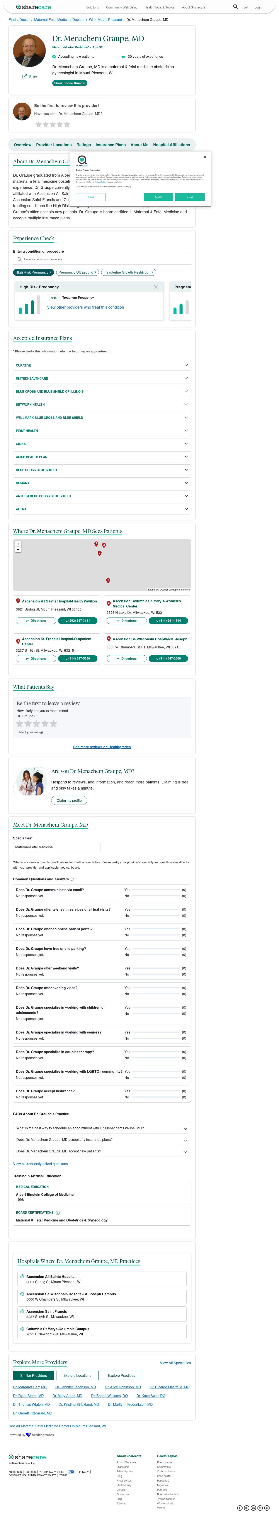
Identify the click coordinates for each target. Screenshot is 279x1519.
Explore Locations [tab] (77, 1375)
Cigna (21, 443)
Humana (22, 483)
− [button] (18, 549)
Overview (22, 144)
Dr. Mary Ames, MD (67, 1395)
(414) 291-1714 (170, 620)
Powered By (17, 1435)
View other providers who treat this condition (85, 307)
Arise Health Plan (31, 457)
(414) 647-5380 (79, 658)
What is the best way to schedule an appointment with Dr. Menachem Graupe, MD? (80, 1127)
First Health (27, 430)
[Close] (205, 157)
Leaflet (151, 589)
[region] (140, 179)
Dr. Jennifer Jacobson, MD (75, 1386)
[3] (52, 123)
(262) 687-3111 (79, 620)
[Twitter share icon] (260, 1509)
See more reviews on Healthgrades (102, 746)
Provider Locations (54, 144)
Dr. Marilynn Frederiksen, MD (130, 1404)
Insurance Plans (111, 144)
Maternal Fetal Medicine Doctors (59, 19)
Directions (38, 620)
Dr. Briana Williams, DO (109, 1395)
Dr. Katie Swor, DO (150, 1395)
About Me (139, 144)
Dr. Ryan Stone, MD (28, 1395)
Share (33, 76)
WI (91, 19)
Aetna (21, 509)
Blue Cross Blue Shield (36, 470)
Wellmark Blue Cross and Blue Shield (49, 417)
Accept (190, 197)
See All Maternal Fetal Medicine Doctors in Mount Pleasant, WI (57, 1425)
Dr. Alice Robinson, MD (123, 1386)
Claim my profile (69, 800)
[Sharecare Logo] (34, 6)
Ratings (84, 144)
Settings (91, 197)
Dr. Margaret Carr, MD (30, 1386)
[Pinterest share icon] (267, 1509)
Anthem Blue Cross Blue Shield (43, 496)
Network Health (30, 404)
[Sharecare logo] (57, 1457)
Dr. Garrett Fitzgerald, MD (32, 1413)
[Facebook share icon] (239, 1509)
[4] (60, 123)
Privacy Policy (100, 182)
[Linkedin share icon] (253, 1509)
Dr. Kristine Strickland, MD (79, 1404)
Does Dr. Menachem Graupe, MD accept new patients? (58, 1151)
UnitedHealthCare (32, 378)
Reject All (159, 197)
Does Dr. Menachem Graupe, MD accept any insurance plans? (64, 1139)
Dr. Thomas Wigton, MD (31, 1404)
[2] (45, 123)
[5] (67, 123)
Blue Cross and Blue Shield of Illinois (49, 391)
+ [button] (18, 543)
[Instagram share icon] (246, 1509)
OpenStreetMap (168, 589)
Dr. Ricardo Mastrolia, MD (169, 1386)
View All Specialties (175, 1362)
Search (236, 7)
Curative (23, 365)
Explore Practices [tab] (121, 1375)
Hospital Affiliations (171, 144)
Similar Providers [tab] (33, 1375)
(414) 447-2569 (170, 658)
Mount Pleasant (110, 19)
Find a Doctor (19, 19)
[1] (38, 123)
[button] (71, 878)
